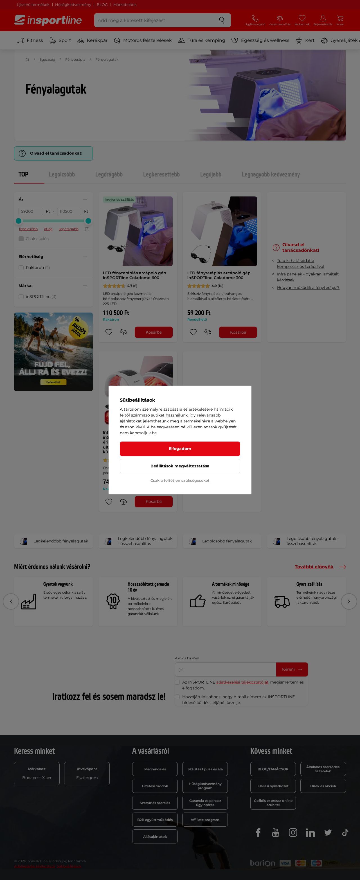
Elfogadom (180, 448)
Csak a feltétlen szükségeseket (180, 480)
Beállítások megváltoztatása (180, 466)
